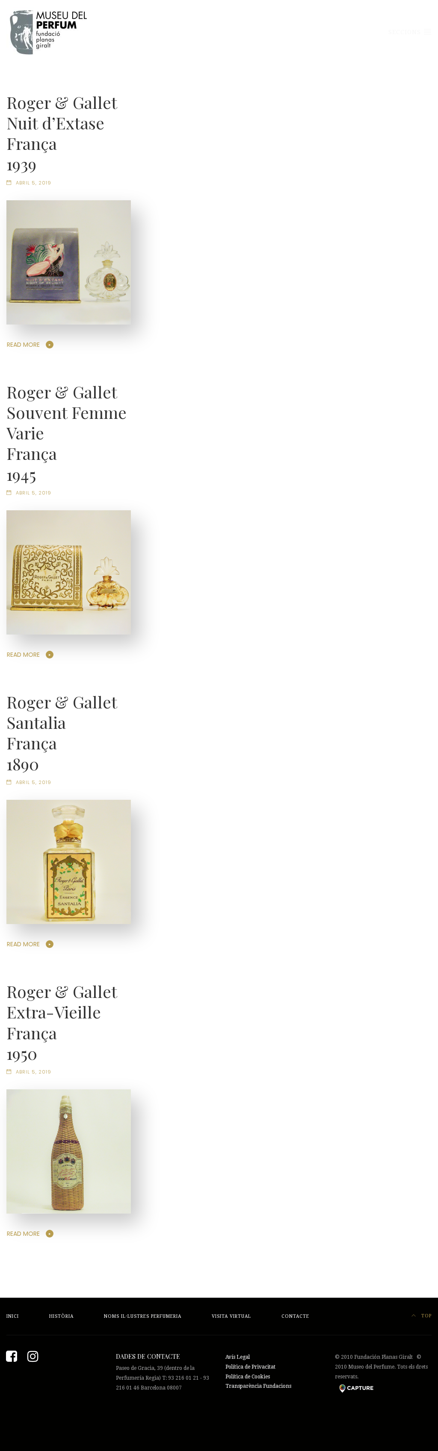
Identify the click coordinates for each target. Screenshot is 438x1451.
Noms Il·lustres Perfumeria (142, 1316)
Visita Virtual (231, 1316)
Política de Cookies (247, 1377)
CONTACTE (295, 1316)
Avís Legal (237, 1357)
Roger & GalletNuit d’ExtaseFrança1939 (61, 133)
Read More (23, 344)
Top (426, 1316)
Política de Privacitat (250, 1367)
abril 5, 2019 (33, 182)
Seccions (405, 32)
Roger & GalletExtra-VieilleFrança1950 (61, 1022)
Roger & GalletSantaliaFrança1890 (61, 732)
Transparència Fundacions (258, 1386)
